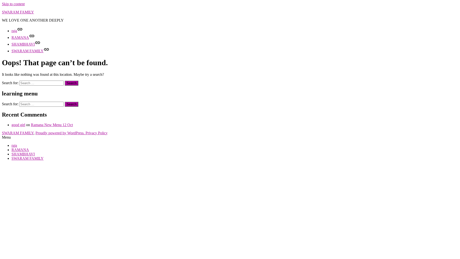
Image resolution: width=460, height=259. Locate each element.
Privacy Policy (97, 133)
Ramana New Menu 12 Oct (52, 125)
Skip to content (13, 4)
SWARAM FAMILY (18, 12)
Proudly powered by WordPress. (60, 133)
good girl (18, 125)
